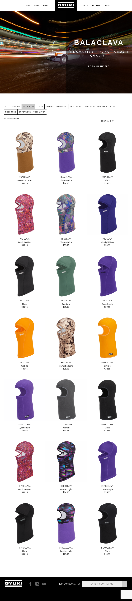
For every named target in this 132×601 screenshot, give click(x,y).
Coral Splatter (24, 242)
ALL (7, 107)
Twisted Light (66, 489)
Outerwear (25, 112)
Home (27, 5)
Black (107, 180)
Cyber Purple (107, 303)
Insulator (89, 107)
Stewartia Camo (24, 180)
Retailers (96, 5)
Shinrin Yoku (66, 180)
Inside (45, 5)
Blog (86, 5)
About (108, 5)
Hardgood (62, 107)
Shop (36, 5)
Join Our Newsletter (69, 583)
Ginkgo (24, 365)
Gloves (50, 107)
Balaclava (28, 107)
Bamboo (66, 303)
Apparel (16, 107)
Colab (40, 107)
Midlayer (102, 107)
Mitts (112, 107)
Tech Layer (39, 112)
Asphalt (66, 427)
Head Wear (75, 107)
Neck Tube (10, 112)
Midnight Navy (107, 242)
